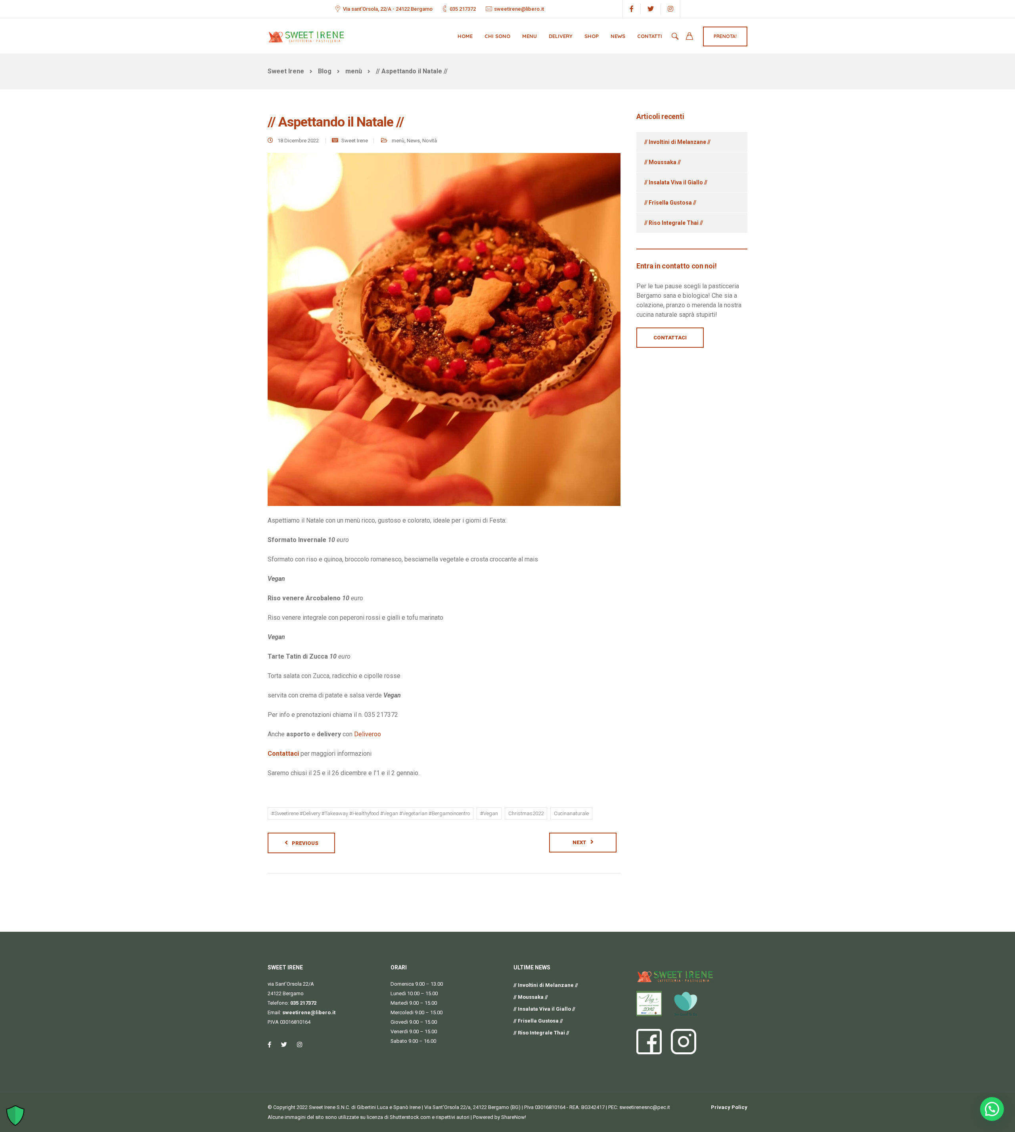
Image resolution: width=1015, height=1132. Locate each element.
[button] (992, 1109)
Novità (429, 141)
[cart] (689, 37)
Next (579, 842)
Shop (591, 36)
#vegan (489, 813)
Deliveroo (367, 734)
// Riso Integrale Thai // (673, 223)
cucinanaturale (571, 813)
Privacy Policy (729, 1107)
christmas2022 (526, 813)
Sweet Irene (354, 141)
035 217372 (463, 9)
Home (465, 36)
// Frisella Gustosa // (670, 202)
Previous (305, 843)
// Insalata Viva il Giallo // (675, 182)
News (618, 36)
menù (398, 141)
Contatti (649, 36)
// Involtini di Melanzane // (677, 142)
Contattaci (283, 753)
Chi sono (497, 36)
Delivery (561, 36)
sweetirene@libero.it (519, 9)
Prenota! (725, 36)
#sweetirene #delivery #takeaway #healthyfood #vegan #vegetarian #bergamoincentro (370, 813)
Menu (529, 36)
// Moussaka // (662, 162)
